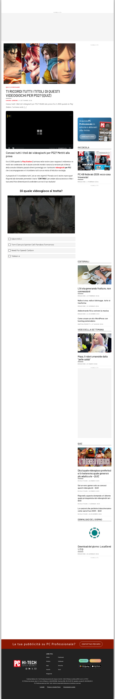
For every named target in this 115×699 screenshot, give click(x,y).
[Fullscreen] (70, 148)
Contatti (42, 687)
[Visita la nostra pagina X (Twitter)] (32, 669)
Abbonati (83, 661)
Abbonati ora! (87, 137)
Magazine (49, 673)
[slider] (20, 148)
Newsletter (95, 661)
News (48, 657)
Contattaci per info (91, 644)
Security (60, 665)
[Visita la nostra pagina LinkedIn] (29, 669)
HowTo (48, 669)
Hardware (61, 657)
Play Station (27, 161)
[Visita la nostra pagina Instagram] (26, 669)
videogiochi (60, 167)
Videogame (15, 87)
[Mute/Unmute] (13, 148)
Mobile (48, 661)
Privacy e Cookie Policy (54, 687)
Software (60, 661)
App (47, 665)
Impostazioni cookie (69, 687)
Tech (59, 669)
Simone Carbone (12, 100)
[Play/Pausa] (9, 148)
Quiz (8, 87)
